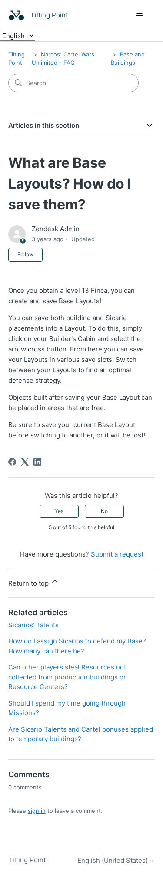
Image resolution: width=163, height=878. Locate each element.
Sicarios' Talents (33, 625)
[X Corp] (25, 462)
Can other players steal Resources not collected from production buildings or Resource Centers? (67, 677)
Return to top (29, 583)
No (104, 511)
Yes (59, 511)
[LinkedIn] (37, 462)
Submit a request (117, 554)
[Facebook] (12, 462)
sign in (37, 810)
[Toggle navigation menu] (139, 16)
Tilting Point (27, 860)
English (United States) (113, 860)
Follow (25, 254)
